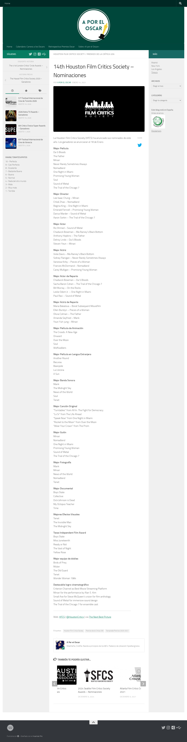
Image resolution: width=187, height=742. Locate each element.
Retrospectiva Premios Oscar (61, 46)
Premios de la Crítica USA (100, 54)
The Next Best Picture (100, 616)
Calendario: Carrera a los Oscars (30, 46)
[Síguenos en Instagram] (34, 54)
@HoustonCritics (75, 616)
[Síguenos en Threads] (43, 54)
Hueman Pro (37, 736)
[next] (143, 683)
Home (7, 3)
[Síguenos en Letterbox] (39, 54)
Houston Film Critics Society (69, 54)
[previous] (54, 683)
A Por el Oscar (64, 82)
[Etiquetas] (40, 91)
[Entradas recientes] (12, 91)
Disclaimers (156, 131)
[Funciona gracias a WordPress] (18, 736)
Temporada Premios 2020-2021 (117, 631)
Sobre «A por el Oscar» (88, 46)
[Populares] (26, 91)
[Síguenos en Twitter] (30, 54)
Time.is (154, 72)
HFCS (62, 616)
